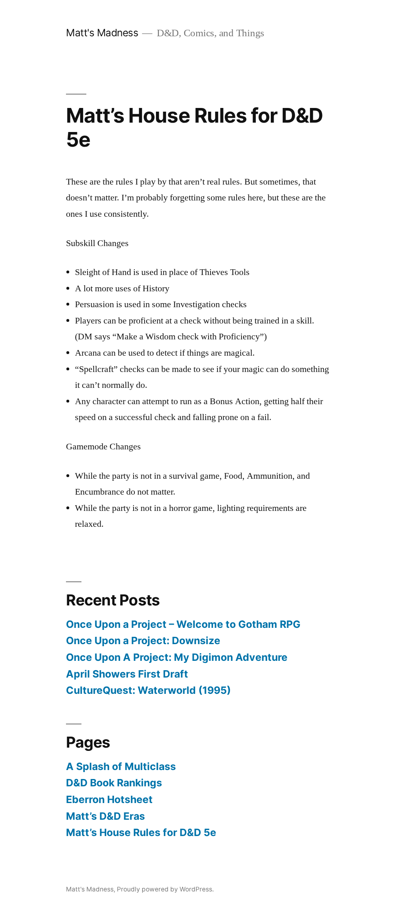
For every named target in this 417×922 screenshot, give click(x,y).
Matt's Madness (102, 32)
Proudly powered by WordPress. (165, 889)
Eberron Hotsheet (109, 799)
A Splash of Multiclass (121, 766)
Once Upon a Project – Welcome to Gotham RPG (183, 624)
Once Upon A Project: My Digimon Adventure (177, 657)
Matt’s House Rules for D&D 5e (141, 832)
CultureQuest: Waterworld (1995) (148, 690)
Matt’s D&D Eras (105, 816)
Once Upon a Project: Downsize (143, 640)
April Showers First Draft (127, 674)
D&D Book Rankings (114, 783)
